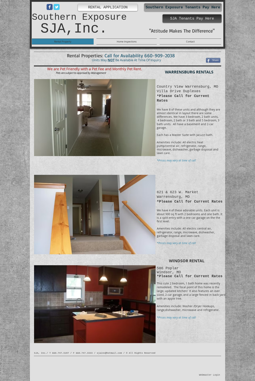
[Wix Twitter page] (57, 7)
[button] (94, 117)
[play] (146, 152)
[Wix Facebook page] (50, 7)
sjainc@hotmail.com (109, 353)
